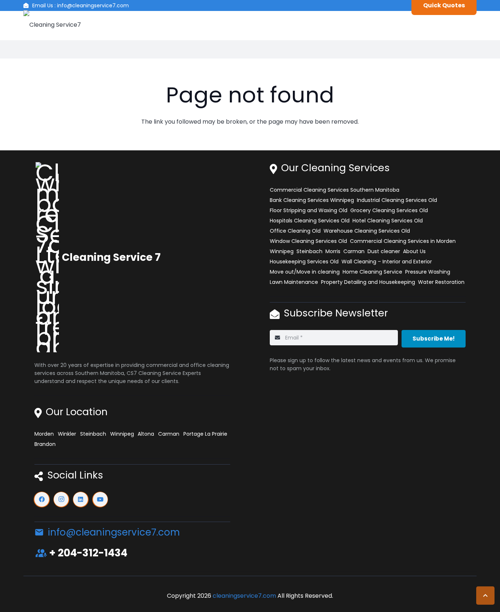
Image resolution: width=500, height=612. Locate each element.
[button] (485, 595)
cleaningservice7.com (244, 596)
